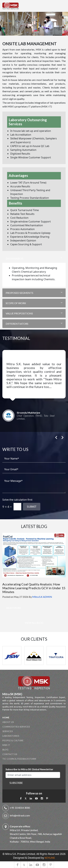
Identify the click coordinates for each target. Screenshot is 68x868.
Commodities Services (16, 726)
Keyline (50, 857)
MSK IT (6, 745)
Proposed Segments (19, 292)
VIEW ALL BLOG (34, 622)
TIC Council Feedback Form (19, 758)
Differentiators (17, 323)
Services (7, 731)
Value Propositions (19, 313)
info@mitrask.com (20, 815)
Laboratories (10, 735)
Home (5, 717)
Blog (5, 749)
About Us (8, 722)
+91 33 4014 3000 (20, 807)
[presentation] (56, 436)
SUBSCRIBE (16, 783)
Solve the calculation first (17, 499)
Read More (13, 607)
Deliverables (14, 258)
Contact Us (9, 754)
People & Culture (12, 740)
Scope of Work (16, 303)
